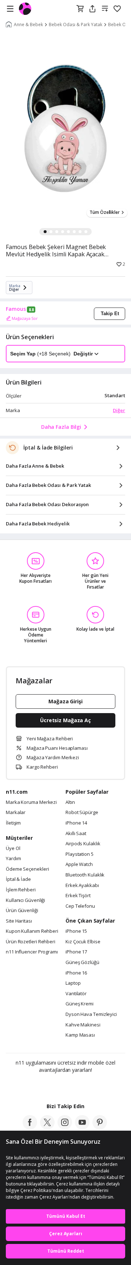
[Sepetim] (80, 9)
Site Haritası (19, 921)
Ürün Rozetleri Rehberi (30, 942)
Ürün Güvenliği (22, 911)
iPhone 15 (76, 931)
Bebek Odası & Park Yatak (75, 25)
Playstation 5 (80, 854)
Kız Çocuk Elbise (83, 942)
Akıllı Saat (76, 834)
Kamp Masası (80, 1035)
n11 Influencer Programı (32, 952)
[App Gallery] (85, 1085)
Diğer (119, 410)
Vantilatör (76, 994)
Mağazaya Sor (25, 318)
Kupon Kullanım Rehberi (32, 931)
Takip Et (110, 313)
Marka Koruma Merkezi (31, 802)
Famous (16, 309)
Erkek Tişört (78, 896)
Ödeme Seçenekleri (27, 869)
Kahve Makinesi (83, 1025)
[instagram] (64, 1127)
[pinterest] (99, 1127)
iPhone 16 (76, 973)
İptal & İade (18, 879)
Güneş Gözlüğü (82, 962)
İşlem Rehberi (21, 890)
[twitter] (47, 1127)
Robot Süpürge (82, 812)
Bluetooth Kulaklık (85, 875)
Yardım (13, 859)
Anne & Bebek (28, 25)
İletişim (13, 823)
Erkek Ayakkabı (82, 885)
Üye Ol (13, 848)
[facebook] (30, 1127)
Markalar (15, 812)
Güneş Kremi (80, 1004)
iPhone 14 (76, 823)
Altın (70, 802)
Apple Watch (79, 864)
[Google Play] (43, 1085)
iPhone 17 (76, 952)
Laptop (73, 983)
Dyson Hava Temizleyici (91, 1014)
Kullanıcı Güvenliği (25, 900)
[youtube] (82, 1127)
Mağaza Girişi (65, 701)
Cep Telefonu (80, 906)
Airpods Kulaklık (83, 844)
